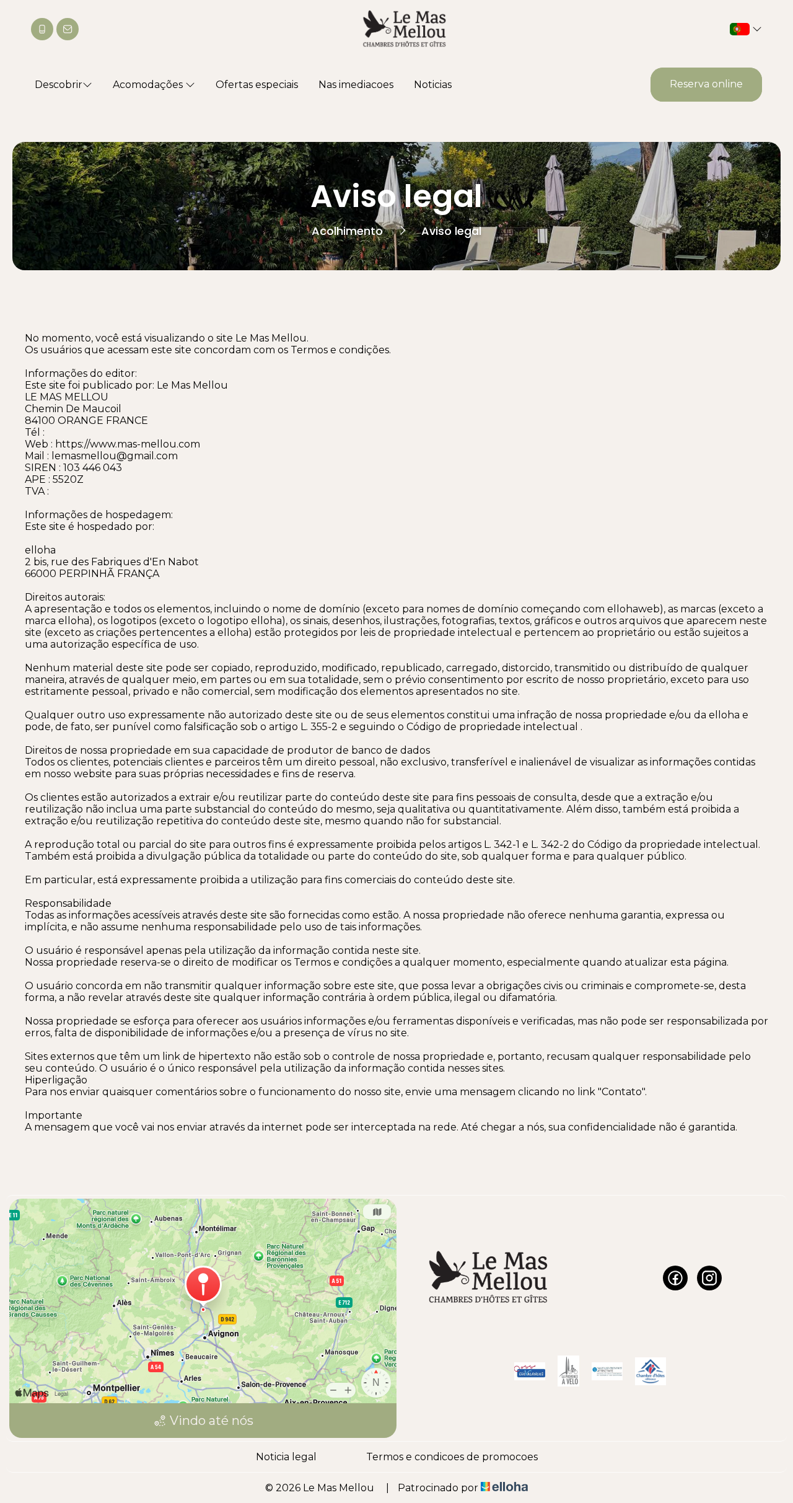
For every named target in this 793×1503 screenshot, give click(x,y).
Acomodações (149, 84)
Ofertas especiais (257, 84)
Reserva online (706, 84)
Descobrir (58, 84)
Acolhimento (347, 231)
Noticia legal (286, 1457)
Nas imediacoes (355, 84)
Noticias (433, 84)
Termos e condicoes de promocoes (452, 1457)
